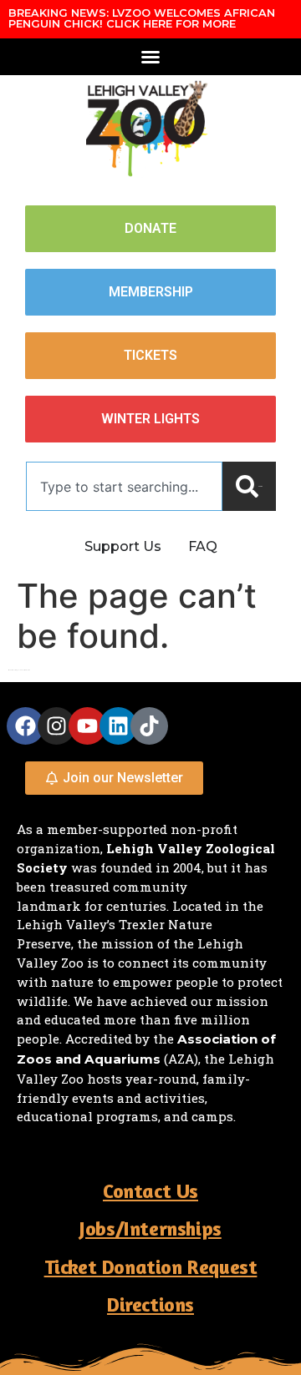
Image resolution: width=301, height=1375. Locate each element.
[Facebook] (25, 726)
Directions (150, 1304)
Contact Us (150, 1191)
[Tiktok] (149, 726)
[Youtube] (87, 726)
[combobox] (124, 486)
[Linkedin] (118, 726)
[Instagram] (56, 726)
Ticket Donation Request (151, 1267)
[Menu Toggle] (150, 57)
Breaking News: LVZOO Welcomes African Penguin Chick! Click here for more (141, 18)
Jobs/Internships (150, 1228)
